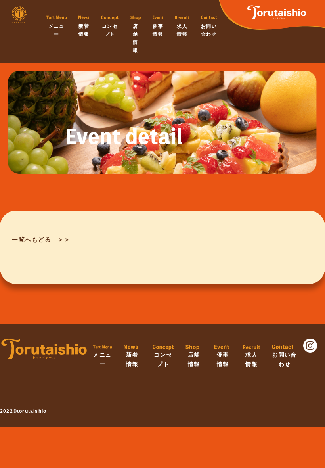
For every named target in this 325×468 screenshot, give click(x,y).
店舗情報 (135, 38)
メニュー (57, 30)
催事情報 (158, 30)
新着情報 (83, 30)
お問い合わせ (209, 30)
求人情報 (182, 30)
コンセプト (110, 30)
